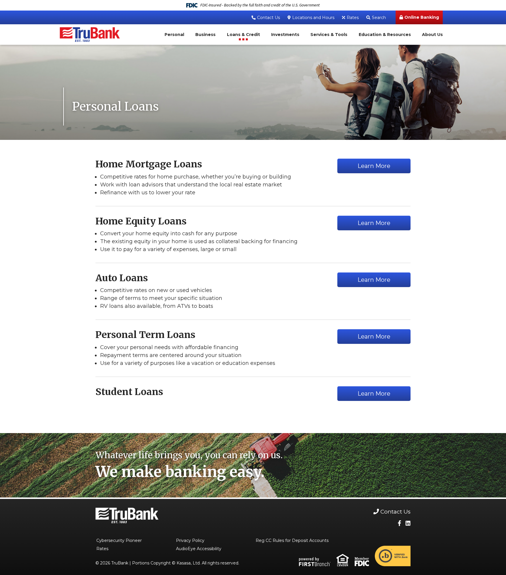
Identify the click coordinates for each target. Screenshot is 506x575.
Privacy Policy (190, 540)
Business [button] (205, 34)
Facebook (399, 523)
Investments (285, 34)
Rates (353, 17)
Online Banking (421, 17)
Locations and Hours (313, 17)
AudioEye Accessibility (198, 548)
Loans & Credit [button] (243, 34)
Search (379, 17)
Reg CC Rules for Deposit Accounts (292, 540)
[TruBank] (90, 34)
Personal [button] (174, 34)
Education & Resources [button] (385, 34)
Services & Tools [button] (328, 34)
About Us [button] (432, 34)
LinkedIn (408, 523)
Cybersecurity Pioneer (119, 540)
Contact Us (268, 17)
